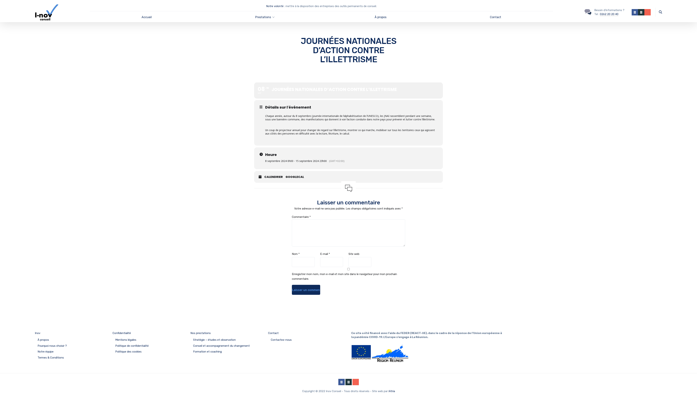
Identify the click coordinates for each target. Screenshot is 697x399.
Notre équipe (46, 351)
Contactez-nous (281, 339)
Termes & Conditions (51, 357)
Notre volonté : (275, 6)
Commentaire (301, 217)
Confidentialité (122, 333)
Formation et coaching (207, 351)
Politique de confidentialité (132, 345)
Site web (353, 254)
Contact (495, 17)
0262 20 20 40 (609, 14)
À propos (380, 17)
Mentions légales (125, 339)
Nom (296, 254)
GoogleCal (295, 177)
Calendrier (273, 177)
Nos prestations (200, 333)
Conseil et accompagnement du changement (221, 345)
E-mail (325, 254)
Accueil (147, 17)
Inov (37, 333)
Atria (392, 391)
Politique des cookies (128, 351)
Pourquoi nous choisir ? (52, 345)
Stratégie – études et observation (214, 339)
